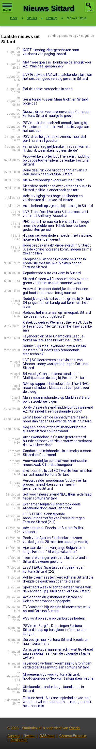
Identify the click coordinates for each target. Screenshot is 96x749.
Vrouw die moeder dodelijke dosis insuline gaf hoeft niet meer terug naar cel (55, 291)
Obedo (74, 728)
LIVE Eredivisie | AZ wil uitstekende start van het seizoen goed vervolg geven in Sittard (57, 77)
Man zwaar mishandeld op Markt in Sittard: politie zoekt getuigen (56, 399)
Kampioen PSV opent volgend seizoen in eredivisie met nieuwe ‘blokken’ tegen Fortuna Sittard (54, 263)
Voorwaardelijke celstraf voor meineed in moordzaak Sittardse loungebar (55, 463)
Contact (13, 736)
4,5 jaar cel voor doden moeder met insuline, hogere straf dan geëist (57, 237)
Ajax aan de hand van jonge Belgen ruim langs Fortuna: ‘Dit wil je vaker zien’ (54, 550)
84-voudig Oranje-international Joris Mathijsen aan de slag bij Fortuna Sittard (54, 376)
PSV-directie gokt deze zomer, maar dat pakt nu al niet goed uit (54, 139)
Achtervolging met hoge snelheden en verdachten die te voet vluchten (53, 198)
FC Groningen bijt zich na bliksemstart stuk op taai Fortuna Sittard (56, 609)
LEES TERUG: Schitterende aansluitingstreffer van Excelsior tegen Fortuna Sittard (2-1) (54, 518)
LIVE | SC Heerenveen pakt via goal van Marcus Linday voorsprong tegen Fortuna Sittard (55, 364)
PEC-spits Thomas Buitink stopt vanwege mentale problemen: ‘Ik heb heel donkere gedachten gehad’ (56, 225)
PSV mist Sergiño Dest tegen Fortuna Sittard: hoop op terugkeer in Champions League (54, 630)
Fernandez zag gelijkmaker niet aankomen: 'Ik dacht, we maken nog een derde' (56, 148)
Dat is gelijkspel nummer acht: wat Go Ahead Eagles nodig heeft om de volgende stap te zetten (58, 653)
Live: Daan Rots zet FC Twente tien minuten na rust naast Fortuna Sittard (57, 473)
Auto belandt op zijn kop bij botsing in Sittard (58, 206)
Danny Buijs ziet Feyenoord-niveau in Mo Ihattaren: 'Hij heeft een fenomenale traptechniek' (54, 350)
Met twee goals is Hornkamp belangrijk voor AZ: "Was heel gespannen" (57, 64)
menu (7, 9)
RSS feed (47, 736)
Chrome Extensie (72, 736)
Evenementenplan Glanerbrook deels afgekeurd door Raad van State (52, 506)
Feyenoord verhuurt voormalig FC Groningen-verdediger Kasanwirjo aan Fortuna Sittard (58, 665)
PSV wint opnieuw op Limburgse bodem (54, 618)
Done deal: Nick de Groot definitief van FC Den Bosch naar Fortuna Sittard (55, 172)
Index (13, 18)
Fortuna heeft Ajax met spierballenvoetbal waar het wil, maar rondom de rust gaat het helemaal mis (57, 702)
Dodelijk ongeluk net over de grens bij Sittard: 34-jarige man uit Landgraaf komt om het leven (58, 303)
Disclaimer (18, 740)
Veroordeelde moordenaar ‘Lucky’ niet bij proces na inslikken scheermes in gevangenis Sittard (55, 484)
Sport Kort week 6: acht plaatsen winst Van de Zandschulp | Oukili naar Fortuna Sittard (57, 589)
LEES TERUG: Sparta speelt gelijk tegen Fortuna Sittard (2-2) (53, 569)
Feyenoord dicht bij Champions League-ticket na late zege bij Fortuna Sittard (54, 338)
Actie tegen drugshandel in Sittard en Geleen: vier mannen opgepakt (52, 599)
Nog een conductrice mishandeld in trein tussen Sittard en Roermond (54, 429)
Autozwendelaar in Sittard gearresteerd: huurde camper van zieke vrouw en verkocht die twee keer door (57, 441)
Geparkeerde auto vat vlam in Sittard (52, 273)
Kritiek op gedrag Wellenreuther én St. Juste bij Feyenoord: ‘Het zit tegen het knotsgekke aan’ (57, 326)
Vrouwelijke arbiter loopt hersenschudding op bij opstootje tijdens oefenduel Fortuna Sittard (56, 160)
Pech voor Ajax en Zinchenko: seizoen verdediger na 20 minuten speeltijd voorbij (55, 540)
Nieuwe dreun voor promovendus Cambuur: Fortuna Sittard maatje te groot (57, 114)
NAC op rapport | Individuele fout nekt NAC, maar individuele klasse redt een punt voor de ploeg (56, 388)
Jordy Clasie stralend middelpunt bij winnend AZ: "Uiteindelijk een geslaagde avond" (58, 409)
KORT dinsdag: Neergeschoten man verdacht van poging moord (51, 52)
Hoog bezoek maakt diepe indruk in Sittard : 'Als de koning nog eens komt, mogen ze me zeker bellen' (57, 249)
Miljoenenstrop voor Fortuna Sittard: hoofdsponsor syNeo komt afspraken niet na (58, 676)
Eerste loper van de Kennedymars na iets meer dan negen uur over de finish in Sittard (57, 419)
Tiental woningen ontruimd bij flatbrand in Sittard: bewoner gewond (55, 559)
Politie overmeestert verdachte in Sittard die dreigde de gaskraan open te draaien (58, 579)
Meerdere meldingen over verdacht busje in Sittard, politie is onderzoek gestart (57, 188)
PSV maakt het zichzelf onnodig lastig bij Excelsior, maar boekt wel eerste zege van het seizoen (56, 127)
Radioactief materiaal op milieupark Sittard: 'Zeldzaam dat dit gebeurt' (57, 314)
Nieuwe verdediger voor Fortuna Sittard (53, 180)
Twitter (29, 736)
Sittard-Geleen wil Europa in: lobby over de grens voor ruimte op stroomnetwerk (55, 281)
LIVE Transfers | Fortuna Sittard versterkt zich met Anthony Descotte (55, 214)
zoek (89, 10)
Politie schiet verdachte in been (48, 89)
